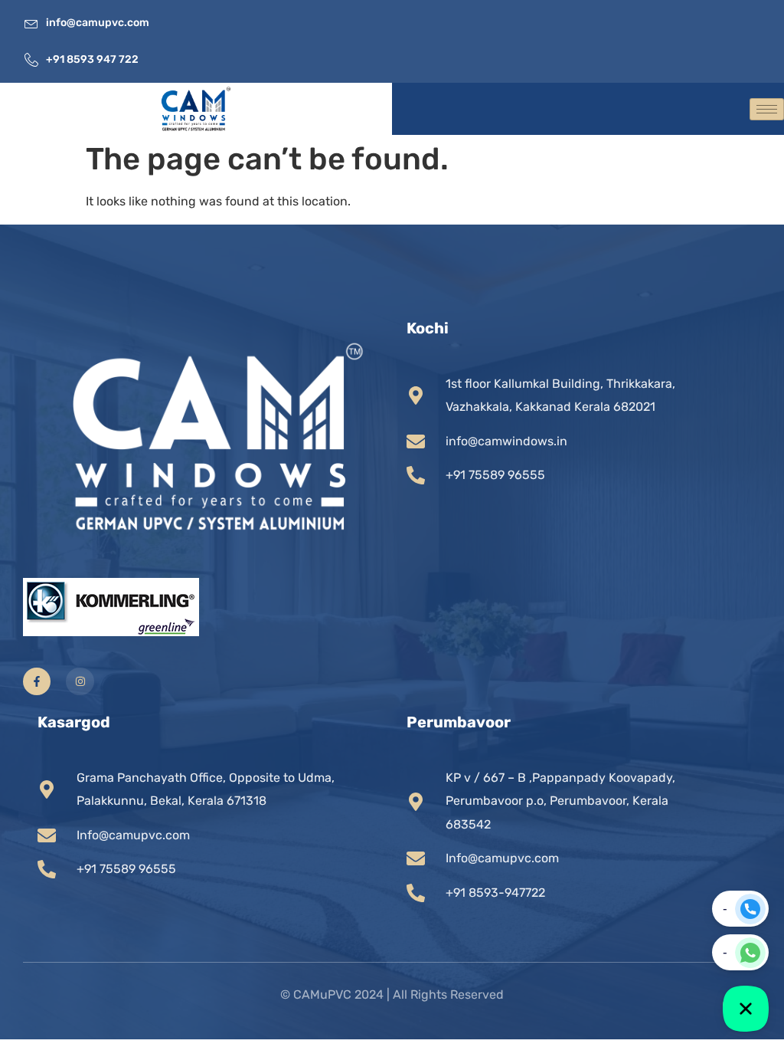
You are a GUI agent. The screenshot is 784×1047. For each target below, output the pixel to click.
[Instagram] (79, 681)
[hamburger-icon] (767, 109)
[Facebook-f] (37, 681)
